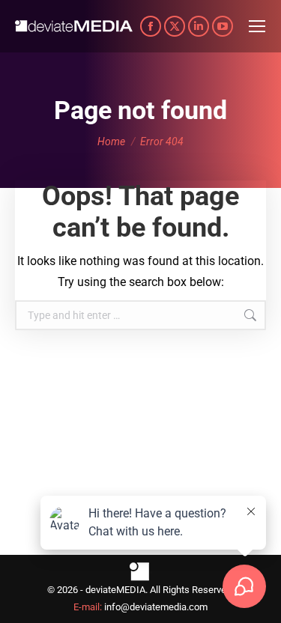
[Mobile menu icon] (257, 26)
